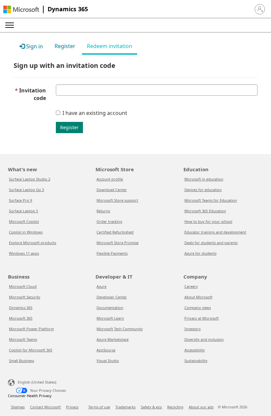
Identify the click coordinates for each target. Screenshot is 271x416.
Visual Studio (108, 360)
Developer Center (112, 296)
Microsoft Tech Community (120, 328)
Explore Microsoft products (32, 242)
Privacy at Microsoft (201, 318)
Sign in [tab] (34, 46)
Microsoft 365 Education (205, 210)
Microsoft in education (203, 179)
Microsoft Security (24, 296)
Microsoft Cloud (23, 286)
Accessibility (194, 349)
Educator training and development (215, 232)
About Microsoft (198, 296)
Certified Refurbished (115, 232)
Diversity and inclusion (204, 339)
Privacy (72, 406)
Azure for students (200, 253)
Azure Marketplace (113, 339)
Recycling (175, 406)
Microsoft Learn (110, 318)
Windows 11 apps (24, 253)
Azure (101, 286)
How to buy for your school (208, 221)
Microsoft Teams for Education (210, 200)
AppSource (106, 349)
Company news (197, 307)
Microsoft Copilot (24, 221)
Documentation (110, 307)
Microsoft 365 (20, 318)
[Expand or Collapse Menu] (9, 25)
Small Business (21, 360)
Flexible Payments (112, 253)
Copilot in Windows (26, 232)
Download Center (112, 189)
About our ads (201, 406)
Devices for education (203, 189)
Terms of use (99, 406)
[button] (260, 9)
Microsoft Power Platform (31, 328)
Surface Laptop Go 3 (26, 189)
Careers (191, 286)
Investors (192, 328)
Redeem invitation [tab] (109, 46)
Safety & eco (151, 406)
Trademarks (125, 406)
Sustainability (196, 360)
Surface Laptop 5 (23, 210)
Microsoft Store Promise (117, 242)
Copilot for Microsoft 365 (30, 349)
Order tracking (109, 221)
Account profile (110, 179)
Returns (103, 210)
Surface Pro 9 (20, 200)
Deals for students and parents (211, 242)
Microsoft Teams (23, 339)
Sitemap (18, 406)
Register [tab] (65, 46)
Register (69, 127)
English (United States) (37, 382)
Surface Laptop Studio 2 (29, 179)
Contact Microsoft (45, 406)
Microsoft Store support (117, 200)
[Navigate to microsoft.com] (21, 9)
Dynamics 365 (68, 9)
